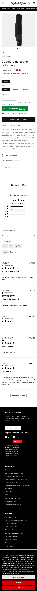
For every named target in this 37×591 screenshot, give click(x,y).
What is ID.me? (22, 113)
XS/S (7, 90)
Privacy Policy (20, 569)
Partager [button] (7, 167)
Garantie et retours (11, 536)
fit (11, 246)
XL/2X (26, 90)
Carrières (8, 492)
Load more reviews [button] (18, 395)
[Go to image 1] (17, 48)
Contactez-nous (11, 517)
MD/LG (16, 90)
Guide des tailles (11, 540)
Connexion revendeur (12, 498)
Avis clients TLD (10, 501)
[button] (2, 3)
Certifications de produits (14, 473)
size (4, 246)
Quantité (4, 94)
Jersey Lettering (11, 526)
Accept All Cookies (18, 588)
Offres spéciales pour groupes (15, 543)
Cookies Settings (18, 577)
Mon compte (9, 546)
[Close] (34, 552)
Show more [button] (13, 252)
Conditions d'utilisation (13, 505)
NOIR (7, 81)
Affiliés (7, 495)
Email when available (18, 119)
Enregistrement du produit (14, 476)
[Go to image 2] (19, 48)
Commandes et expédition (14, 533)
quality (18, 246)
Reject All (18, 582)
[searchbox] (18, 230)
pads (5, 252)
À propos (8, 470)
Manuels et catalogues (13, 530)
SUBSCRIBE (17, 441)
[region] (18, 570)
